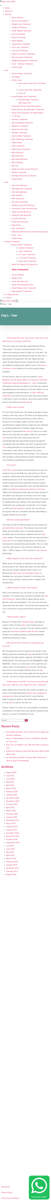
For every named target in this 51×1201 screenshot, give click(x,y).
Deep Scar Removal (20, 129)
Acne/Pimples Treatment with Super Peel (29, 101)
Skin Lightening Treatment (22, 123)
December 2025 (12, 798)
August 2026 (11, 772)
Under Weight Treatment (21, 31)
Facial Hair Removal (20, 222)
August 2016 (11, 874)
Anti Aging (16, 77)
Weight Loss (17, 278)
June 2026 (10, 779)
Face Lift (22, 93)
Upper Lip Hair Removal (21, 212)
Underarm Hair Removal (21, 215)
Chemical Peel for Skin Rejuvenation (26, 106)
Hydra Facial (17, 142)
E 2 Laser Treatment (27, 254)
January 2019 (11, 830)
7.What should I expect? (16, 617)
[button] (25, 339)
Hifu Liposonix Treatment (22, 57)
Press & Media (18, 275)
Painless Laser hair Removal (23, 205)
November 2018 (12, 836)
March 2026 (11, 788)
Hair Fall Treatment (19, 185)
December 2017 (12, 868)
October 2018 (11, 839)
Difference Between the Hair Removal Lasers (30, 232)
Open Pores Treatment (21, 149)
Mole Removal (17, 156)
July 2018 (10, 846)
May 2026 (10, 782)
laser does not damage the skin (26, 573)
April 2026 (10, 785)
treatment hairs (28, 622)
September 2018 (13, 842)
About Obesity (17, 17)
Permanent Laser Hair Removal (24, 208)
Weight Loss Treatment (21, 24)
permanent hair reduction (12, 528)
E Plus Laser (17, 80)
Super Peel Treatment (27, 261)
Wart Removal (17, 152)
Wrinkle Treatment (19, 172)
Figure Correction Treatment (23, 54)
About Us (9, 11)
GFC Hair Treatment (20, 202)
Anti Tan (15, 166)
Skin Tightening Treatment (22, 139)
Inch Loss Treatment (20, 47)
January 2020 (11, 817)
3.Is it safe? (11, 465)
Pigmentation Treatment (21, 291)
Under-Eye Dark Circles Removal (25, 169)
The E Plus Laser (9, 470)
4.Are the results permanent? (18, 520)
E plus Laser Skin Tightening (30, 90)
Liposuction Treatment (21, 44)
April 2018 (10, 855)
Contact (8, 298)
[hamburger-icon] (1, 5)
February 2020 (12, 814)
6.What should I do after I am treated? (21, 588)
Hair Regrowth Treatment (22, 189)
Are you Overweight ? (20, 21)
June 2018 (10, 849)
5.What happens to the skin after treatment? (24, 558)
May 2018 (10, 852)
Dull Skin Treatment (19, 133)
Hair (6, 182)
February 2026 (12, 791)
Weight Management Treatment (24, 60)
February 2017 (12, 871)
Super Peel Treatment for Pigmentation (28, 113)
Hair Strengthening (19, 192)
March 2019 (11, 823)
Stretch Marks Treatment (22, 73)
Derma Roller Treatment (21, 136)
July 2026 (10, 776)
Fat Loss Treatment (20, 51)
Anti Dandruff (17, 195)
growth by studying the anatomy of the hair (27, 489)
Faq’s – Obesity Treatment (22, 64)
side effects (27, 402)
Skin (6, 70)
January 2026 (11, 795)
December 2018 (12, 833)
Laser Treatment (25, 251)
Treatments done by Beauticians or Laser (19, 383)
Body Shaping (17, 41)
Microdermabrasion (20, 159)
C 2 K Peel (16, 116)
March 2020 (11, 811)
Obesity (8, 14)
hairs (24, 625)
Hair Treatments (18, 228)
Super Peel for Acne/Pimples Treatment (28, 109)
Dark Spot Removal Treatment (24, 176)
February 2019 (12, 827)
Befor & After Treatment (22, 245)
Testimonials (17, 67)
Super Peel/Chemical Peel (22, 285)
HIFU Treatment (18, 146)
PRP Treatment (18, 199)
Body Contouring (18, 37)
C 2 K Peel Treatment (27, 258)
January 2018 (11, 865)
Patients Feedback (12, 241)
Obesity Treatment (26, 248)
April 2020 (10, 807)
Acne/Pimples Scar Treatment (24, 96)
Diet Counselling (18, 34)
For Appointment (12, 294)
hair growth (18, 508)
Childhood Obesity (19, 27)
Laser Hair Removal (20, 281)
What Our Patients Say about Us (25, 264)
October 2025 (11, 804)
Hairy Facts (16, 225)
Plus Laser (6, 541)
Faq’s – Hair (16, 235)
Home (7, 8)
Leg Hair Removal (19, 218)
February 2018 (12, 862)
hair (3, 438)
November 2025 (12, 801)
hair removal (28, 431)
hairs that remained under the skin (24, 631)
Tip (3, 447)
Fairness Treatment (20, 119)
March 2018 (11, 858)
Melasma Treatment (20, 126)
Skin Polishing (17, 162)
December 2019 (12, 820)
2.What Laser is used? (15, 407)
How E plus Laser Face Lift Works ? (32, 85)
